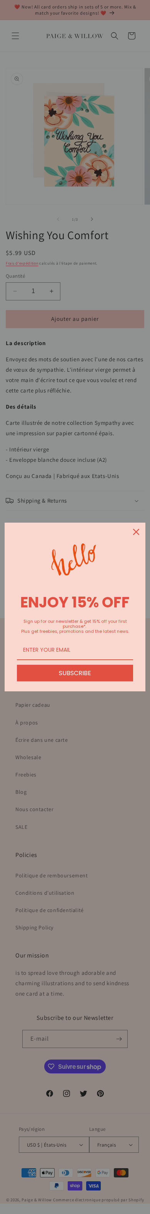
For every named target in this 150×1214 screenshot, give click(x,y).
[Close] (136, 532)
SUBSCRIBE (75, 673)
